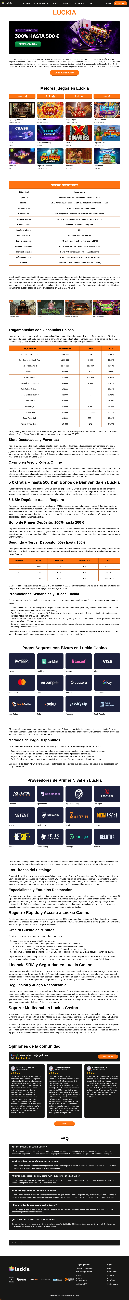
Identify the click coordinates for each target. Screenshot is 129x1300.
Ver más (64, 1123)
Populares (20, 96)
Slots (105, 96)
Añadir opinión (108, 1056)
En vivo (49, 96)
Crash (77, 96)
